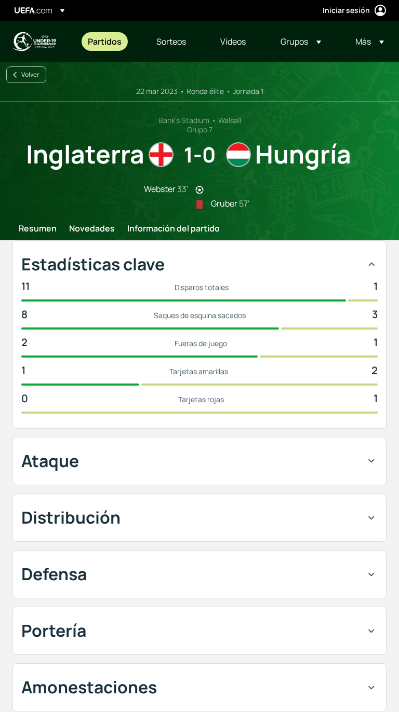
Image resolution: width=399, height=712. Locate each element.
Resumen (38, 229)
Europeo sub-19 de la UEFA (34, 41)
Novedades (92, 229)
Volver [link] (30, 74)
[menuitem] (109, 41)
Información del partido (173, 229)
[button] (301, 41)
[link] (104, 41)
